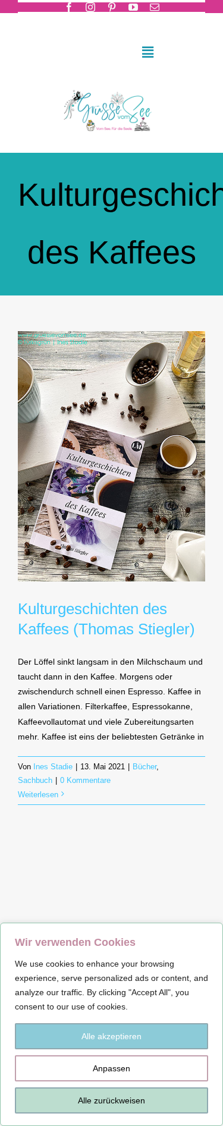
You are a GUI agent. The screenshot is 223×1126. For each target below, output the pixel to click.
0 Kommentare (85, 780)
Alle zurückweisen (111, 1100)
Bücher (144, 766)
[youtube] (133, 7)
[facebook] (69, 7)
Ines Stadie (53, 766)
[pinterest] (112, 7)
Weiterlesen (38, 794)
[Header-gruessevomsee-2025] (112, 87)
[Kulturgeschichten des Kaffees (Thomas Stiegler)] (111, 456)
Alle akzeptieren (111, 1036)
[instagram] (90, 7)
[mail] (154, 7)
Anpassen (111, 1068)
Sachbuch (35, 780)
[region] (111, 1024)
